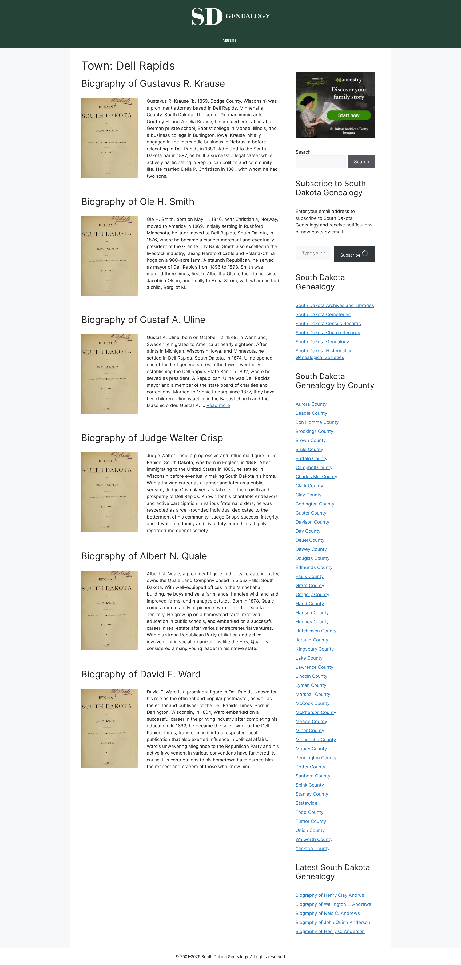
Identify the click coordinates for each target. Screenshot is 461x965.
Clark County (309, 485)
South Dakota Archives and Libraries (335, 305)
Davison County (312, 522)
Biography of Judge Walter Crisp (152, 437)
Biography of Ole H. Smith (137, 201)
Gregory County (312, 594)
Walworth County (314, 839)
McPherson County (316, 712)
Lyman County (311, 685)
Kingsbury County (315, 649)
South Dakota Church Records (328, 332)
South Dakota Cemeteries (323, 314)
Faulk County (310, 576)
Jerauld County (312, 640)
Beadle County (311, 413)
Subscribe (351, 255)
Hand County (310, 603)
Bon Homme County (317, 422)
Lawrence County (314, 667)
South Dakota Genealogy (322, 341)
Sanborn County (313, 776)
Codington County (315, 504)
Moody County (311, 748)
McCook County (312, 703)
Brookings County (314, 431)
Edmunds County (314, 567)
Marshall (230, 40)
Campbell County (314, 467)
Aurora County (311, 404)
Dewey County (311, 549)
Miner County (310, 730)
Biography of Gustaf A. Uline (143, 319)
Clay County (308, 494)
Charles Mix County (316, 476)
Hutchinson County (316, 630)
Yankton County (312, 848)
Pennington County (316, 757)
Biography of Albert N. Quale (144, 555)
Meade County (311, 721)
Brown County (311, 440)
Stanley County (312, 794)
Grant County (310, 585)
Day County (308, 531)
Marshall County (313, 694)
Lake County (309, 658)
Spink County (310, 785)
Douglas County (312, 558)
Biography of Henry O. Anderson (330, 931)
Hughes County (312, 621)
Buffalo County (311, 458)
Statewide (306, 803)
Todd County (309, 812)
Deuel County (310, 540)
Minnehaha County (316, 739)
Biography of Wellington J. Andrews (333, 904)
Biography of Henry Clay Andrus (330, 895)
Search (303, 152)
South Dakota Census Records (328, 323)
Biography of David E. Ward (141, 674)
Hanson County (312, 612)
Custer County (311, 513)
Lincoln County (311, 676)
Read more (218, 405)
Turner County (311, 821)
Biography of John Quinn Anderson (333, 922)
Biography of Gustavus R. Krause (153, 83)
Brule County (309, 449)
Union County (310, 830)
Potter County (310, 766)
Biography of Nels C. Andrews (328, 913)
